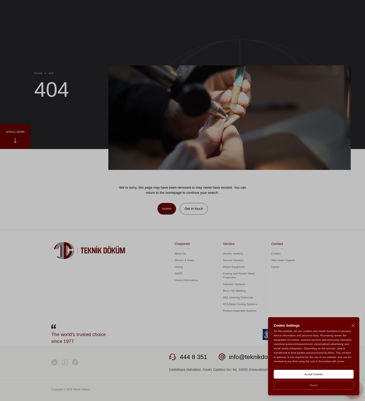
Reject (313, 385)
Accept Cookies (313, 374)
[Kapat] (353, 325)
